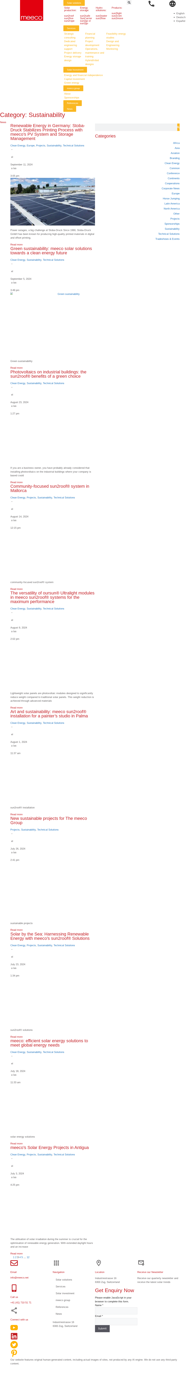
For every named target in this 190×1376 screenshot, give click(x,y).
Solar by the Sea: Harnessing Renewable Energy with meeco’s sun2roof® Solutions (50, 936)
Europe (31, 145)
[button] (129, 2)
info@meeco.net (19, 1277)
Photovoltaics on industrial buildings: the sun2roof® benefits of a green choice (48, 374)
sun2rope (69, 20)
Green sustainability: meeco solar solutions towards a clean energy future (51, 250)
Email (99, 1316)
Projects (40, 145)
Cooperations (172, 183)
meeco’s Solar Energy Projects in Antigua (49, 1147)
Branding (175, 158)
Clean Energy (17, 145)
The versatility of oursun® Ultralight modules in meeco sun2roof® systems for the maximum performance (52, 597)
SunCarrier (86, 18)
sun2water (101, 15)
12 (28, 1257)
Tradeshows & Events (167, 239)
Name (99, 1305)
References (62, 1306)
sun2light (117, 13)
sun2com (117, 15)
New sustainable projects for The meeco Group (48, 820)
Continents (174, 178)
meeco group (63, 1300)
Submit (102, 1328)
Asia (177, 148)
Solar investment (65, 1293)
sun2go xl (85, 20)
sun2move (117, 18)
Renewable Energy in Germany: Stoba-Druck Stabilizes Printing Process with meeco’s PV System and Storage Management (47, 132)
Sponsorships (172, 223)
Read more (16, 244)
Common (175, 168)
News (59, 1313)
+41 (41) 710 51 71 (20, 1302)
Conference (173, 173)
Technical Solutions (73, 145)
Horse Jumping (171, 198)
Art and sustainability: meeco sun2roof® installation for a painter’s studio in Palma (49, 713)
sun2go (84, 23)
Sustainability (54, 145)
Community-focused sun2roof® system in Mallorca (49, 488)
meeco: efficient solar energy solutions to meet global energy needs (49, 1042)
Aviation (175, 153)
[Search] (178, 127)
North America (172, 208)
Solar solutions (64, 1279)
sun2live (68, 18)
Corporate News (171, 188)
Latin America (172, 203)
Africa (176, 143)
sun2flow (101, 18)
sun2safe (85, 15)
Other (176, 213)
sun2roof (69, 15)
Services (60, 1286)
